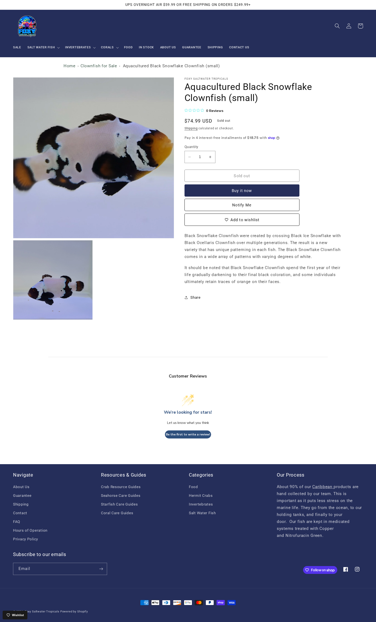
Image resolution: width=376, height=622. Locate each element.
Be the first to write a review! (188, 434)
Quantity (191, 147)
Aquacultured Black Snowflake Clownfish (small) (171, 65)
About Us (21, 487)
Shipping (191, 128)
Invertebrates (201, 504)
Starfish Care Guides (119, 504)
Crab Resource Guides (121, 487)
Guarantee (22, 495)
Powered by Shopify (74, 611)
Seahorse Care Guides (120, 495)
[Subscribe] (101, 569)
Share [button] (195, 297)
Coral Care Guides (117, 513)
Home (70, 65)
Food (193, 487)
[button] (43, 47)
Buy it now (242, 190)
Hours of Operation (30, 530)
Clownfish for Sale (99, 65)
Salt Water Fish (202, 513)
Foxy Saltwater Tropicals (42, 611)
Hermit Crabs (201, 495)
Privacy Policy (25, 539)
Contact (20, 513)
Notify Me (242, 205)
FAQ (16, 521)
